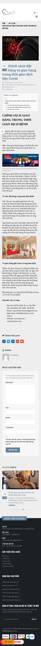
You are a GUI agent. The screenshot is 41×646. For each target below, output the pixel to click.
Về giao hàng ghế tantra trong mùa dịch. (19, 107)
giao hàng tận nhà (8, 87)
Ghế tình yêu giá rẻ (8, 585)
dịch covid (13, 85)
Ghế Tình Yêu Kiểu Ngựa (10, 596)
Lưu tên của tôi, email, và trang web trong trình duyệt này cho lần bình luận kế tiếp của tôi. (20, 442)
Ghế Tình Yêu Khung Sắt (10, 589)
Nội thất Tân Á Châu (13, 109)
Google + (17, 341)
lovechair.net (19, 319)
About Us (5, 556)
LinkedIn (13, 341)
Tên (7, 408)
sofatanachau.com (14, 321)
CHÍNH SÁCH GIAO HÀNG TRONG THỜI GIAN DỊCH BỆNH (20, 102)
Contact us (5, 558)
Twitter (8, 341)
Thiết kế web (6, 631)
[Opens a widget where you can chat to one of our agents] (8, 642)
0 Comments (9, 89)
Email (22, 341)
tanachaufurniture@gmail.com (12, 540)
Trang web (9, 427)
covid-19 (7, 85)
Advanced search (8, 566)
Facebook (4, 341)
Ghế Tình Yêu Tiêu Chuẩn (10, 600)
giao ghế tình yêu (30, 85)
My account (6, 561)
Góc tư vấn (19, 82)
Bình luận (9, 382)
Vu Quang (10, 82)
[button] (12, 509)
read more (12, 505)
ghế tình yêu (21, 85)
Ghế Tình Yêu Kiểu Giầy (9, 593)
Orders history (7, 563)
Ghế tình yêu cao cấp (9, 582)
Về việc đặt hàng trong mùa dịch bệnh (18, 105)
